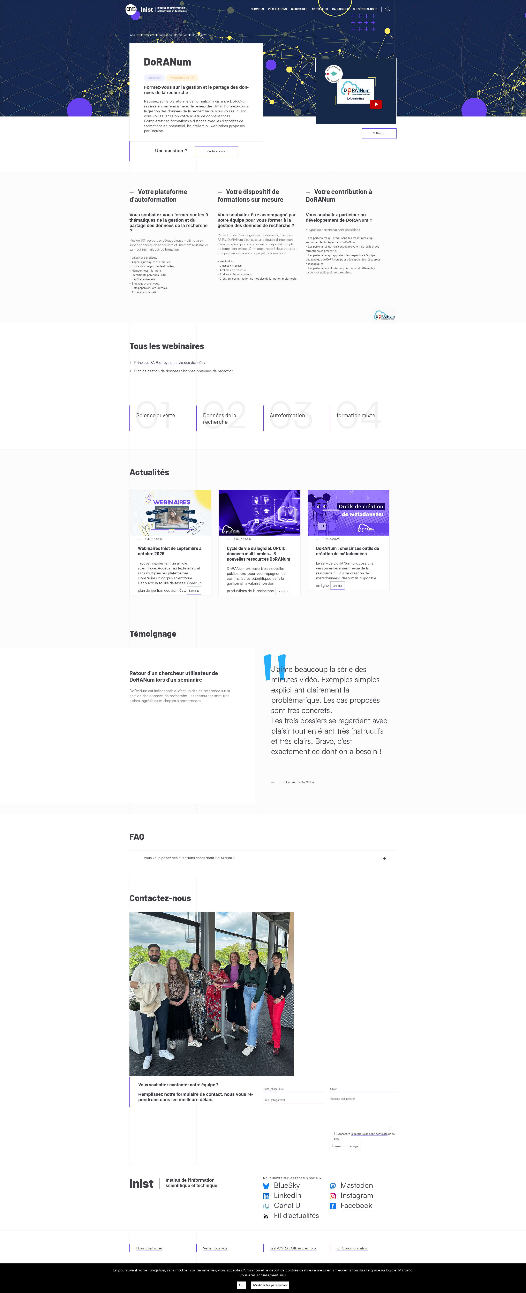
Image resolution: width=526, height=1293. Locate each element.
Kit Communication (352, 1248)
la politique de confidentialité (369, 1133)
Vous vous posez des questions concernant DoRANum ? (189, 857)
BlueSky (287, 1185)
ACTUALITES (319, 9)
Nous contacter (149, 1248)
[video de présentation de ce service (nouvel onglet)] (356, 91)
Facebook (356, 1205)
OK (241, 1285)
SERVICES (257, 9)
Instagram (357, 1195)
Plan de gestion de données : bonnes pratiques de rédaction (184, 371)
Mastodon (357, 1185)
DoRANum (379, 133)
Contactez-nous (216, 151)
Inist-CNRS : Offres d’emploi (293, 1248)
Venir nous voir (215, 1248)
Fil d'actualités (296, 1215)
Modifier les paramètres (270, 1285)
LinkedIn (287, 1195)
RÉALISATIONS (277, 9)
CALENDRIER (340, 9)
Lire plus (194, 590)
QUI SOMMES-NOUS (365, 9)
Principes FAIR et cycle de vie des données (169, 362)
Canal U (287, 1205)
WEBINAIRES (299, 9)
